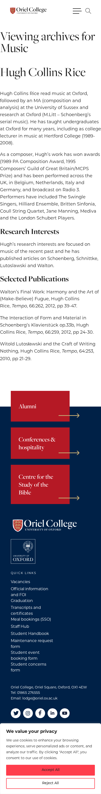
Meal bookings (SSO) (31, 619)
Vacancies (20, 581)
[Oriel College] (28, 10)
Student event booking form (25, 655)
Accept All (51, 770)
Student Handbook (30, 633)
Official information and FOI (29, 592)
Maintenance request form (32, 643)
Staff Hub (20, 626)
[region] (50, 758)
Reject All (50, 783)
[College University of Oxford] (23, 551)
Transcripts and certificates (26, 610)
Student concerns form (28, 667)
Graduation (22, 600)
